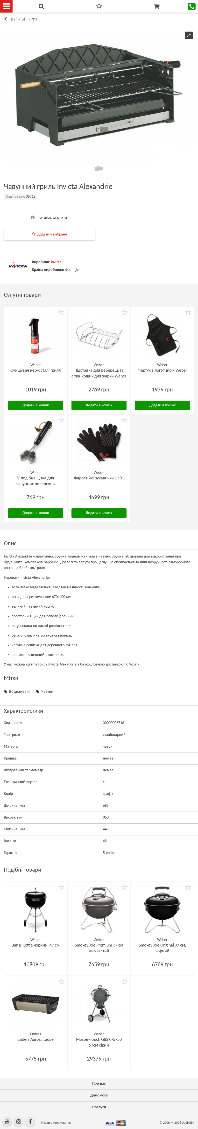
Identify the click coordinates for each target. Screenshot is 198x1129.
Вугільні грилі (25, 19)
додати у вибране (52, 234)
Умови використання (56, 1123)
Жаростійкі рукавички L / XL (99, 478)
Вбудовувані (19, 692)
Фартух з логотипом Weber (162, 370)
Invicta (56, 262)
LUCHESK (188, 1123)
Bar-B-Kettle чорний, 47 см (36, 945)
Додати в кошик (35, 405)
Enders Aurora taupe (36, 1039)
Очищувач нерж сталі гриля (35, 370)
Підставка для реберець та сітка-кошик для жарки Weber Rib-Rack (98, 376)
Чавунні (47, 692)
